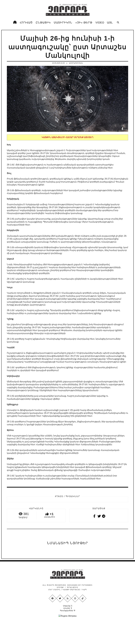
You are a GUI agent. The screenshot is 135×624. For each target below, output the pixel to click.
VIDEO (99, 22)
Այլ (110, 22)
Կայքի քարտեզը (71, 590)
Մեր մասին (54, 590)
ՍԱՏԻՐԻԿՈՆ (63, 22)
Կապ (84, 590)
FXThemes (87, 585)
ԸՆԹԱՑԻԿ (43, 22)
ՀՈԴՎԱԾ (26, 22)
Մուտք (60, 587)
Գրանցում (72, 587)
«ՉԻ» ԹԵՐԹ (83, 22)
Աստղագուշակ (76, 63)
